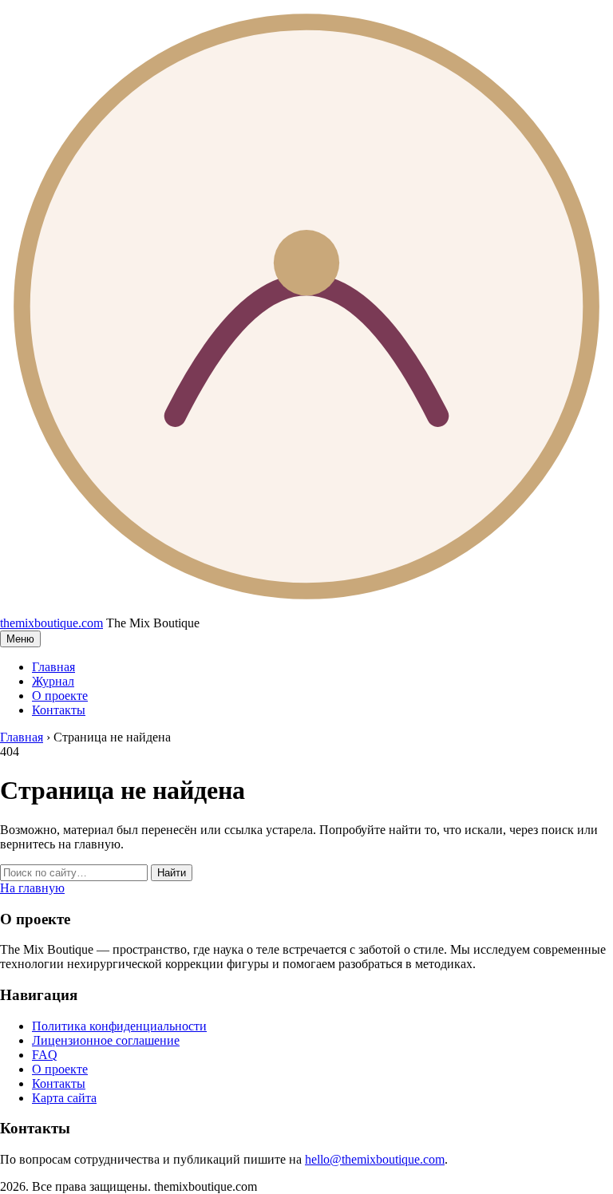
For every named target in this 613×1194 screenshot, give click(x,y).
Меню (20, 639)
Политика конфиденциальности (119, 1026)
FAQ (44, 1055)
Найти (171, 873)
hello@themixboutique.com (375, 1159)
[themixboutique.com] (306, 608)
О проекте (60, 695)
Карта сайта (64, 1098)
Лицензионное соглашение (106, 1040)
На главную (32, 888)
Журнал (53, 681)
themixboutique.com (51, 623)
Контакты (58, 710)
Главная (53, 667)
